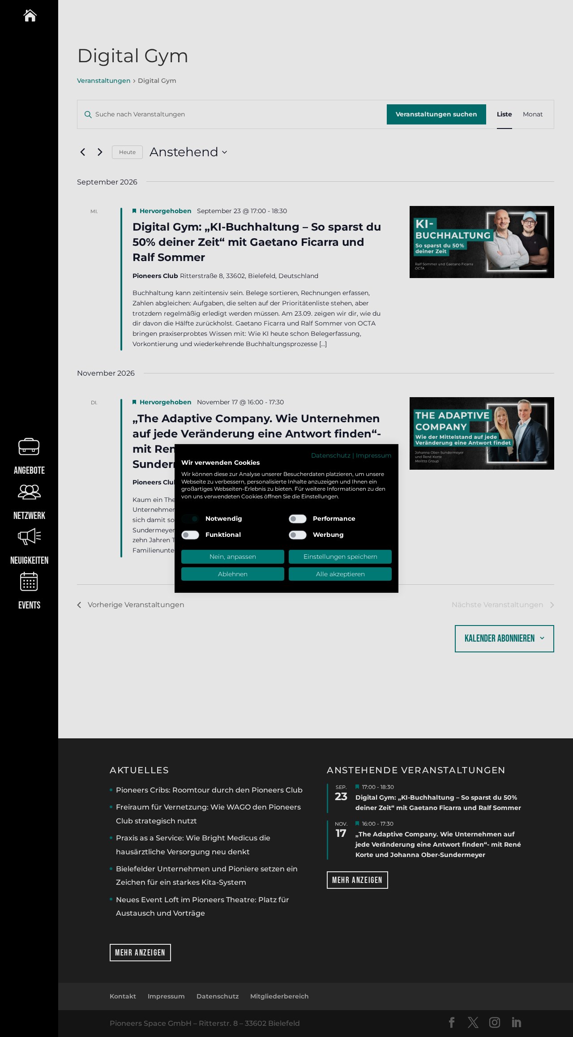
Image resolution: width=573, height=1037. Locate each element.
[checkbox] (190, 518)
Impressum (374, 455)
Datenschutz (331, 455)
